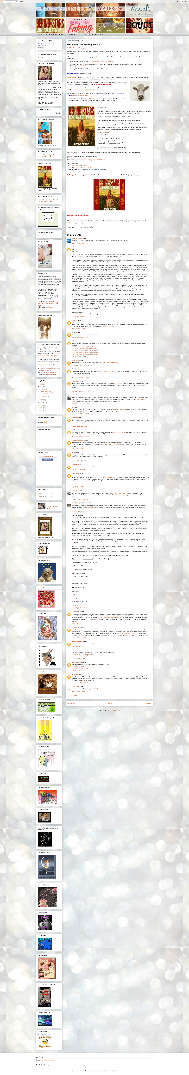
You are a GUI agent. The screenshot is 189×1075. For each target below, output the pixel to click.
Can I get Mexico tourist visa (127, 633)
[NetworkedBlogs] (47, 456)
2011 (41, 408)
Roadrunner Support (78, 440)
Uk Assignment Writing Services (121, 493)
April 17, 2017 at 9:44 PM (79, 316)
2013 (41, 402)
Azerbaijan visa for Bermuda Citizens (82, 654)
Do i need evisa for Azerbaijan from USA (109, 617)
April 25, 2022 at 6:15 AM (79, 461)
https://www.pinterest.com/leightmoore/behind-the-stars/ (87, 90)
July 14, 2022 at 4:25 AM (79, 487)
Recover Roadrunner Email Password (110, 444)
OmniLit (48, 370)
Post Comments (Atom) (113, 710)
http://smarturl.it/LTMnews (81, 66)
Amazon (40, 155)
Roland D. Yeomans (78, 238)
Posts (42, 493)
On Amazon (81, 147)
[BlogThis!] (87, 227)
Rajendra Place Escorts (106, 371)
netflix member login (108, 326)
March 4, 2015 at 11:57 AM (79, 243)
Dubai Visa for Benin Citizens (80, 668)
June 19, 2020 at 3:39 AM (79, 356)
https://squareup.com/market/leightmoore (92, 169)
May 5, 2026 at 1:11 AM (78, 691)
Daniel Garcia (76, 360)
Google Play (47, 155)
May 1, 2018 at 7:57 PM (78, 328)
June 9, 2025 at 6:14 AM (79, 646)
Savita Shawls (76, 686)
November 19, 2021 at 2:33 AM (80, 403)
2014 (41, 400)
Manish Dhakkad (77, 662)
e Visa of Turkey (119, 383)
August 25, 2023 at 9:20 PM (80, 608)
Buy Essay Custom (119, 432)
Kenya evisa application (119, 409)
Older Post (147, 704)
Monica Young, (49, 354)
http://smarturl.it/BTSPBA (80, 165)
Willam (74, 452)
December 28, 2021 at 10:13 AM (81, 414)
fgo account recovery (112, 362)
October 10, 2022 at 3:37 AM (80, 499)
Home (40, 34)
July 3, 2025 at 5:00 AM (78, 658)
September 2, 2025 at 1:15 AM (80, 683)
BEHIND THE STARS (98, 34)
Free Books (83, 34)
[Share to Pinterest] (92, 227)
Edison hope (75, 381)
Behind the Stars (72, 77)
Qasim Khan (75, 395)
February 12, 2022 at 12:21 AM (80, 426)
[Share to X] (89, 227)
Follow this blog (47, 459)
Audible (54, 375)
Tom (73, 407)
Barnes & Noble (42, 157)
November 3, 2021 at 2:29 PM (80, 391)
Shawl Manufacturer (99, 689)
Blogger (115, 1071)
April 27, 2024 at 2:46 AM (79, 623)
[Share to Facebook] (91, 227)
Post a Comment (74, 695)
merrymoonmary (100, 1071)
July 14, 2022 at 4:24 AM (79, 469)
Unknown (74, 247)
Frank (73, 430)
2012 (41, 405)
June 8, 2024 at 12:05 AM (79, 637)
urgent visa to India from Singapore (89, 422)
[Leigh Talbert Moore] (38, 235)
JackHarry (75, 332)
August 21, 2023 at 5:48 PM (80, 511)
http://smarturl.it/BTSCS (84, 167)
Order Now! (41, 57)
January (44, 396)
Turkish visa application (108, 477)
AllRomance (41, 370)
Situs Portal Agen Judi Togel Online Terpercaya (85, 347)
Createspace (42, 309)
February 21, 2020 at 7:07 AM (80, 337)
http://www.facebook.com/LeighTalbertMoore (101, 61)
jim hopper (75, 674)
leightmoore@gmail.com (74, 223)
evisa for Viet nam (115, 455)
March (43, 389)
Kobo (50, 157)
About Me (72, 34)
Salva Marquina (76, 611)
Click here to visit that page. (80, 95)
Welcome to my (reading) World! (47, 392)
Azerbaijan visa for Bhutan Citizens (82, 656)
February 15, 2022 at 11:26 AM (80, 436)
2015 (41, 386)
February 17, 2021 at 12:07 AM (80, 377)
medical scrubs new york (124, 677)
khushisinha (75, 369)
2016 (41, 384)
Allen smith (75, 417)
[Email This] (85, 227)
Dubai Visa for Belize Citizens (80, 666)
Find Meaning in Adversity (80, 503)
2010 (41, 410)
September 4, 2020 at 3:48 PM (80, 365)
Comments (43, 496)
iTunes (54, 155)
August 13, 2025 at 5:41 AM (80, 670)
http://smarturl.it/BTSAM (79, 158)
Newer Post (71, 704)
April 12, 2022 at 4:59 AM (79, 448)
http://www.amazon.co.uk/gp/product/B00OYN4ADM (90, 160)
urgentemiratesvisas (78, 641)
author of (48, 364)
